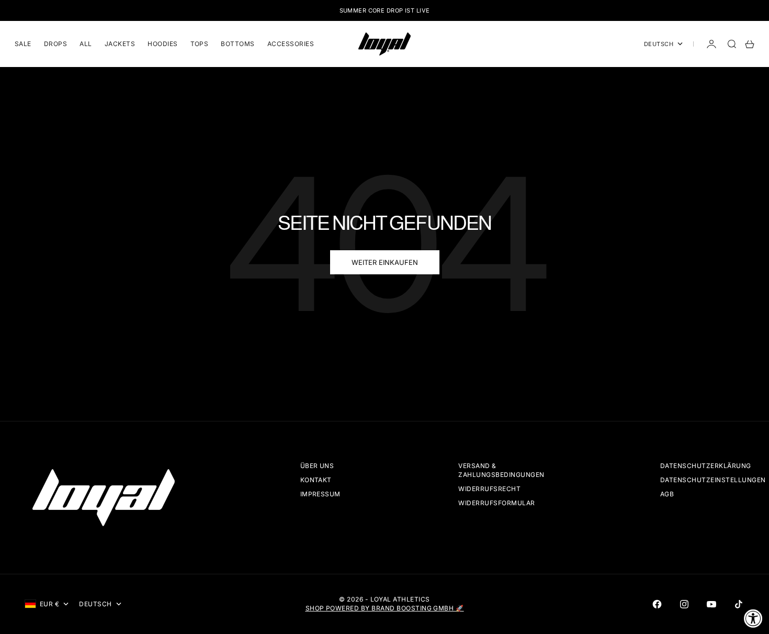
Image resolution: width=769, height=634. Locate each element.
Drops (55, 44)
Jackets (120, 44)
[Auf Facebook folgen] (657, 604)
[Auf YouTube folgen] (711, 604)
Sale (23, 44)
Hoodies (162, 44)
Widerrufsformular (496, 503)
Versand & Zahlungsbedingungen (501, 470)
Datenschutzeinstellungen (713, 480)
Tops (199, 44)
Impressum (320, 494)
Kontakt (316, 480)
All (86, 44)
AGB (667, 494)
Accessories (290, 44)
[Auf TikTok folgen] (738, 604)
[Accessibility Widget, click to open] (753, 618)
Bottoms (237, 44)
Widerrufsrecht (489, 489)
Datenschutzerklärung (705, 466)
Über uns (317, 466)
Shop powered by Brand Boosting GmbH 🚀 (385, 608)
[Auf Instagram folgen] (684, 604)
